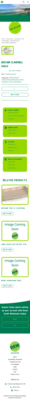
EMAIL (15, 319)
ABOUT (15, 357)
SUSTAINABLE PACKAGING (15, 359)
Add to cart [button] (7, 213)
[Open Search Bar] (23, 2)
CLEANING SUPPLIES (15, 362)
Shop (3, 39)
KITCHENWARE (15, 364)
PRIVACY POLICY (15, 374)
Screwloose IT (18, 397)
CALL (15, 325)
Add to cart (15, 95)
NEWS (15, 367)
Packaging (9, 39)
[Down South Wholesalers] (2, 2)
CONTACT (15, 369)
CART (15, 372)
